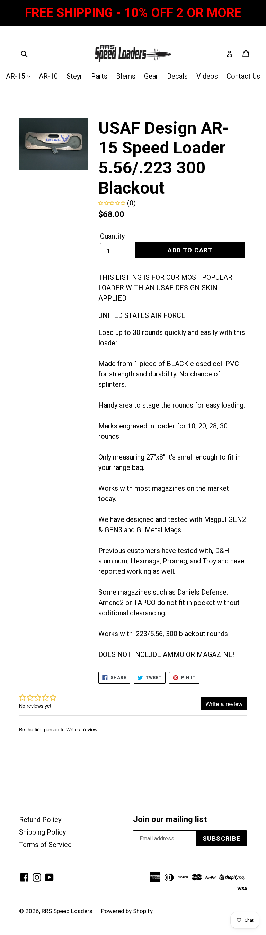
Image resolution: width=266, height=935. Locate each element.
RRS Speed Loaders (67, 911)
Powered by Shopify (127, 911)
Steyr (74, 76)
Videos (207, 76)
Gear (151, 76)
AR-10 (48, 76)
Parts (99, 76)
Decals (177, 76)
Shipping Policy (42, 832)
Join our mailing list (170, 819)
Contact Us (243, 76)
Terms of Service (45, 844)
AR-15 (16, 76)
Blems (125, 76)
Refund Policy (40, 820)
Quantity (112, 236)
